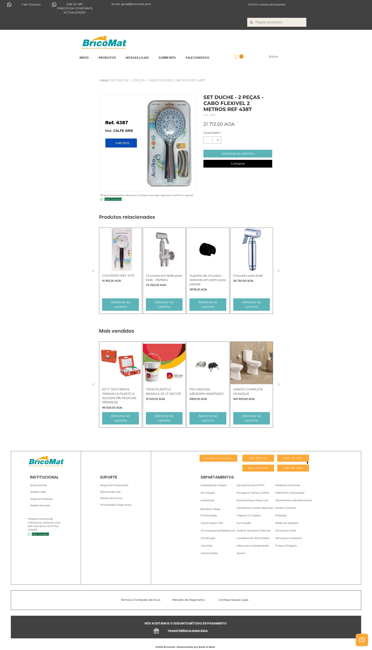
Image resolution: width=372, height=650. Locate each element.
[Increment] (218, 140)
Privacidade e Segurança (116, 504)
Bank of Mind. (206, 647)
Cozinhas (206, 545)
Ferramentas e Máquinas (252, 500)
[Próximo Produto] (278, 270)
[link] (239, 56)
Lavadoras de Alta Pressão (253, 538)
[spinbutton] (212, 140)
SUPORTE (108, 477)
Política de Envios (111, 498)
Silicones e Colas (285, 530)
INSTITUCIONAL (44, 477)
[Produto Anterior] (93, 270)
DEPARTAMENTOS (217, 477)
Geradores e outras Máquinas (255, 507)
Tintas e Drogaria (286, 545)
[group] (186, 270)
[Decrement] (206, 140)
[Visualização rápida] (120, 249)
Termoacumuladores (288, 538)
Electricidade (209, 553)
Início (104, 80)
